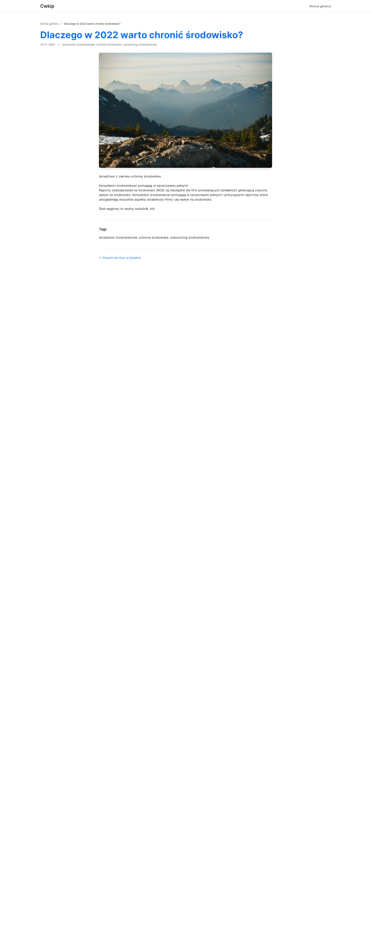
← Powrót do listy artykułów (120, 258)
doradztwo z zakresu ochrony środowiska (130, 176)
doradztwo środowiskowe (78, 44)
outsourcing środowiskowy (140, 44)
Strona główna (320, 6)
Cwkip (47, 6)
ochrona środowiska (109, 44)
